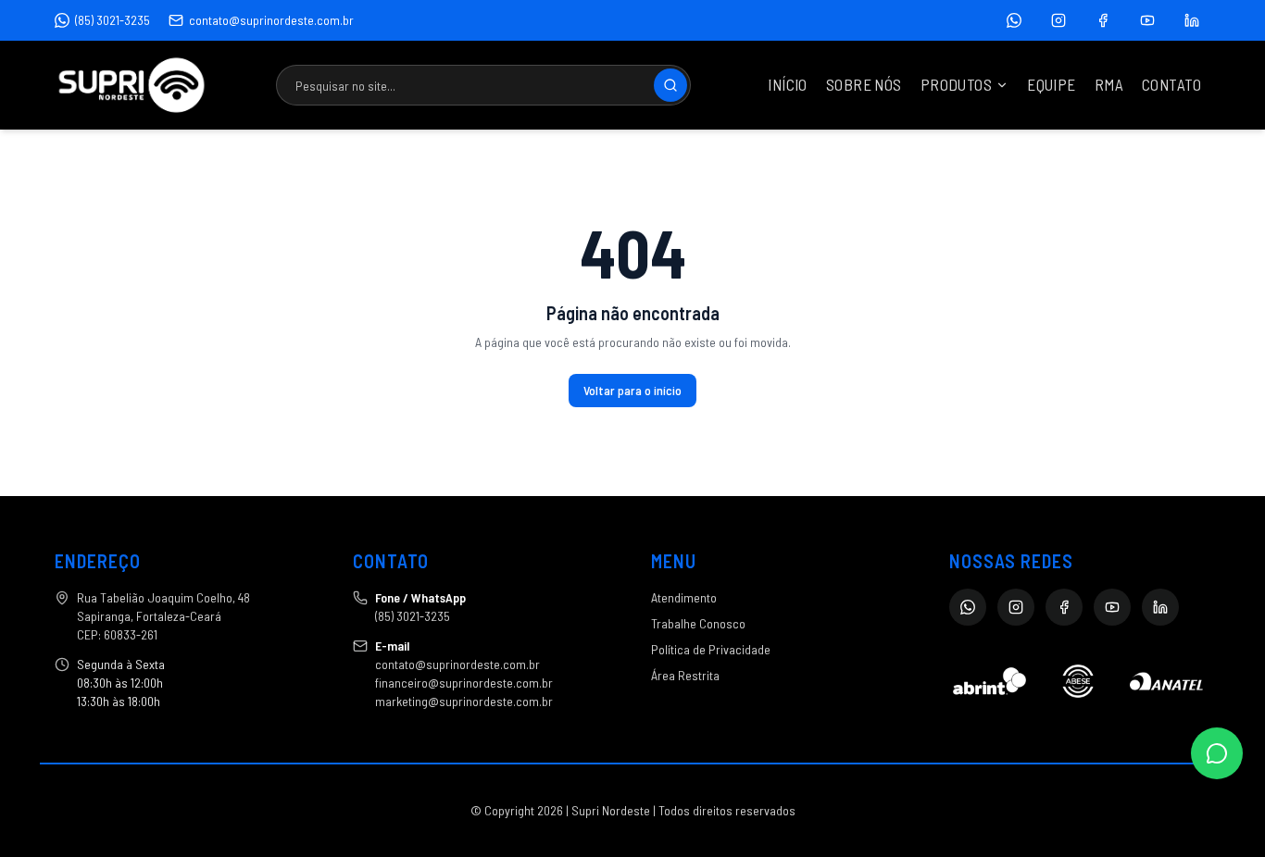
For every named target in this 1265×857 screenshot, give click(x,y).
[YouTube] (1147, 20)
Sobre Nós (864, 84)
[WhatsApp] (1014, 20)
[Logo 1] (989, 681)
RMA (1109, 84)
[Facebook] (1102, 20)
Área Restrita (685, 675)
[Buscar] (670, 85)
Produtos (956, 84)
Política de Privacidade (710, 649)
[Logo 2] (1077, 681)
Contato (1171, 84)
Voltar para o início (632, 390)
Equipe (1051, 84)
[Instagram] (1058, 20)
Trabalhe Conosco (698, 623)
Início (788, 84)
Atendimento (684, 597)
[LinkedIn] (1191, 20)
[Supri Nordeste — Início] (131, 85)
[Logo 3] (1166, 681)
